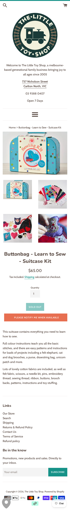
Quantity (35, 287)
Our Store (9, 413)
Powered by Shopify (54, 491)
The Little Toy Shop (34, 491)
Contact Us (9, 431)
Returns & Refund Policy (17, 427)
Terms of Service (13, 436)
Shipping (29, 277)
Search (7, 418)
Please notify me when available (36, 317)
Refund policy (11, 441)
